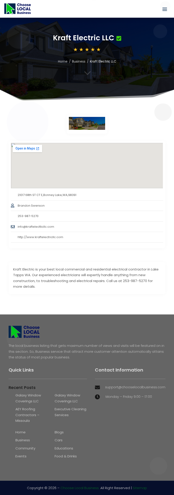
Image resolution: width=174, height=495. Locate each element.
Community (25, 448)
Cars (59, 440)
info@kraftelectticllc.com (36, 227)
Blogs (59, 432)
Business (78, 61)
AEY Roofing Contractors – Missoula (27, 415)
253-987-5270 (28, 216)
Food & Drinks (66, 456)
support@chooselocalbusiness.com (135, 387)
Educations (64, 448)
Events (21, 456)
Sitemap (140, 487)
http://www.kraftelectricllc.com (40, 237)
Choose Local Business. (79, 487)
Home (63, 61)
